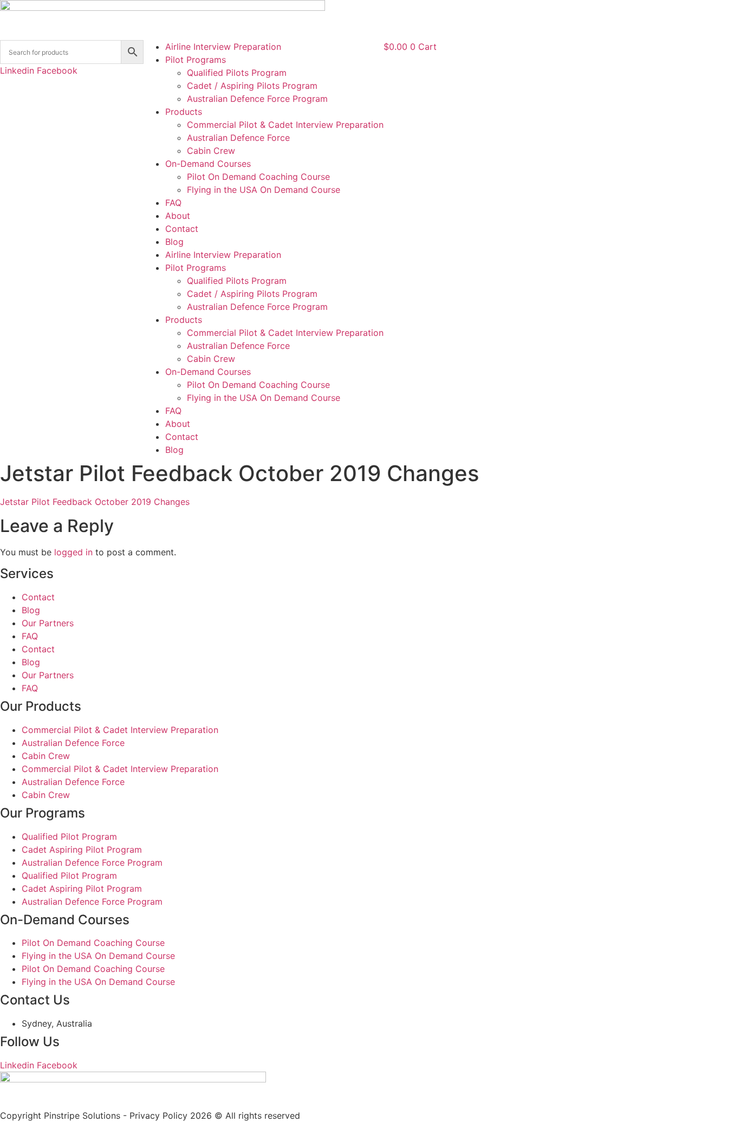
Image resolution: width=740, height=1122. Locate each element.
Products (183, 111)
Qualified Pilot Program (69, 836)
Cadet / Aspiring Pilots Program (252, 85)
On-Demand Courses (208, 163)
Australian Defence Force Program (257, 98)
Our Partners (48, 623)
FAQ (173, 202)
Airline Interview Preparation (223, 46)
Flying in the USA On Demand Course (263, 189)
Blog (174, 241)
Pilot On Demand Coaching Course (258, 176)
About (177, 215)
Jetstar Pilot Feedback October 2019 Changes (95, 501)
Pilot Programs (195, 59)
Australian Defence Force (238, 137)
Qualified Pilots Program (237, 72)
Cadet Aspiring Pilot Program (82, 849)
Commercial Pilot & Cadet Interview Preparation (285, 124)
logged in (73, 552)
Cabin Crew (211, 150)
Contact (181, 228)
